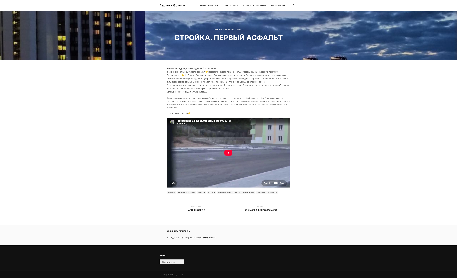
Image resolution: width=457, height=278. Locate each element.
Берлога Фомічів (171, 5)
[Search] (293, 5)
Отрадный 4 (272, 192)
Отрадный (261, 192)
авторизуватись (209, 238)
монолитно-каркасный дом (229, 192)
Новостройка (248, 192)
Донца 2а (171, 192)
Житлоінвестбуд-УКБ (186, 192)
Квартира (201, 192)
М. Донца (211, 192)
